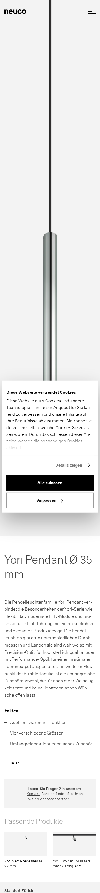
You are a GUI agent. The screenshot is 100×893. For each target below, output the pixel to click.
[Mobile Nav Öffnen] (90, 11)
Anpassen (46, 500)
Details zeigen (68, 465)
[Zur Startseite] (15, 11)
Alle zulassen (50, 482)
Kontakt (33, 793)
